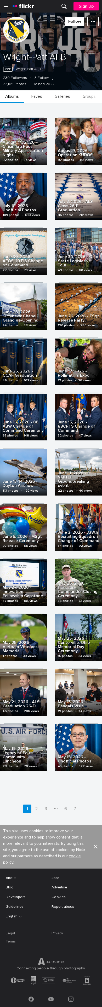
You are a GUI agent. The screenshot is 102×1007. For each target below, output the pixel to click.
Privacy (57, 933)
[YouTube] (51, 999)
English (12, 916)
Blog (9, 887)
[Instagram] (71, 999)
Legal (10, 933)
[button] (96, 846)
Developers (15, 897)
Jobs (56, 878)
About (11, 878)
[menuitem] (64, 6)
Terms (11, 941)
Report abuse (63, 906)
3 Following (44, 78)
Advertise (59, 887)
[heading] (23, 6)
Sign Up (86, 6)
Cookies (59, 897)
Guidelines (15, 906)
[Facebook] (31, 999)
